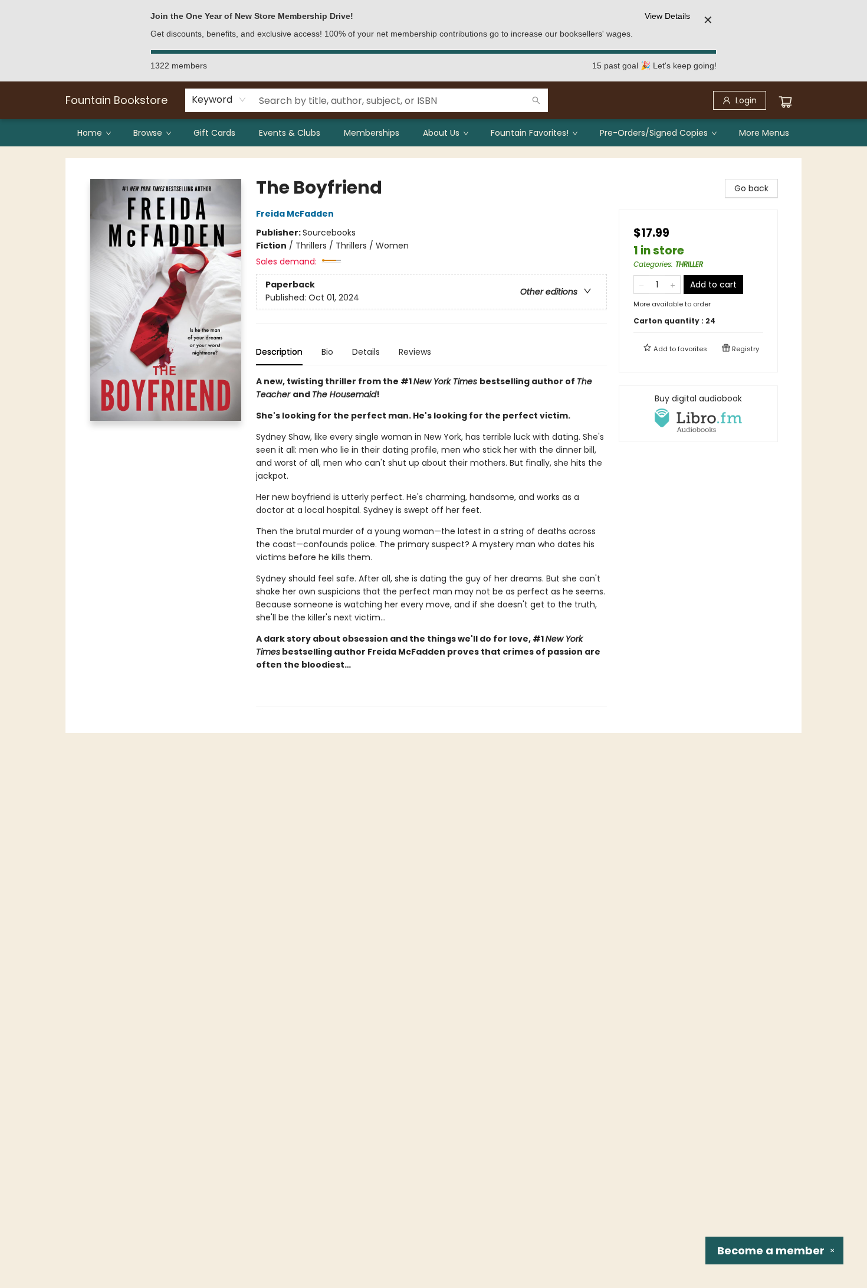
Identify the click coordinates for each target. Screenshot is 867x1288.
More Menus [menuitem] (764, 133)
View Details (667, 16)
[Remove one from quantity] (641, 284)
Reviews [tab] (415, 352)
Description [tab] (279, 352)
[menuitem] (93, 132)
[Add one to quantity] (672, 284)
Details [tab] (366, 352)
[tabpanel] (431, 541)
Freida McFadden (295, 214)
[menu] (433, 132)
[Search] (536, 100)
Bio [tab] (327, 352)
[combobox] (219, 100)
